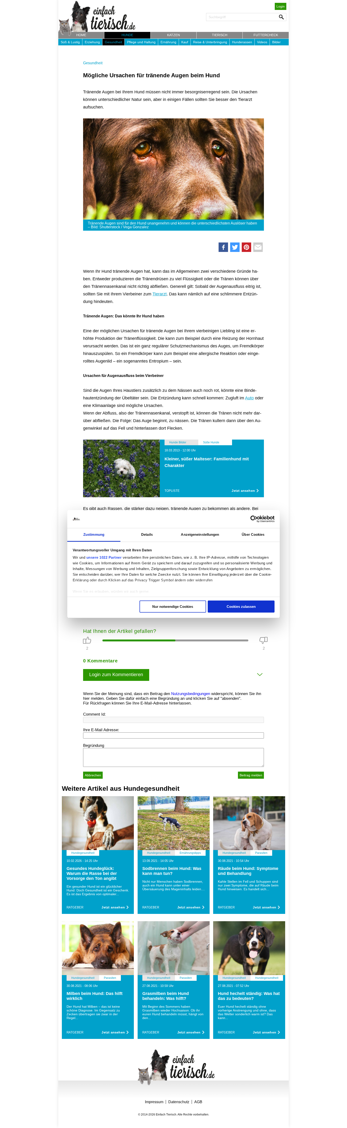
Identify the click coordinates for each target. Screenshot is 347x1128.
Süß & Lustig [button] (70, 42)
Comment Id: (94, 714)
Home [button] (81, 35)
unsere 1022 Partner (104, 557)
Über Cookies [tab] (253, 534)
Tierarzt (159, 294)
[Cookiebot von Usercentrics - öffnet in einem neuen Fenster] (254, 519)
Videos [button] (262, 42)
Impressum (154, 1102)
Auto (249, 398)
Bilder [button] (276, 42)
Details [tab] (147, 534)
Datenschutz (178, 1102)
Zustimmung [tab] (93, 534)
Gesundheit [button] (113, 42)
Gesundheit (92, 63)
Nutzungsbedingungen (190, 693)
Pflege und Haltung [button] (141, 42)
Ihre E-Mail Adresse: (101, 730)
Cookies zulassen (241, 607)
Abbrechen (93, 775)
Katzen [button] (173, 35)
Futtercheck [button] (266, 35)
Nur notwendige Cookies (172, 607)
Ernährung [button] (168, 42)
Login (280, 6)
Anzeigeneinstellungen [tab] (200, 534)
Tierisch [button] (219, 35)
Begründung (93, 745)
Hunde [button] (127, 35)
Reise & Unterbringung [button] (210, 42)
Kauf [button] (184, 42)
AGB (198, 1102)
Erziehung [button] (92, 42)
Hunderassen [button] (242, 42)
